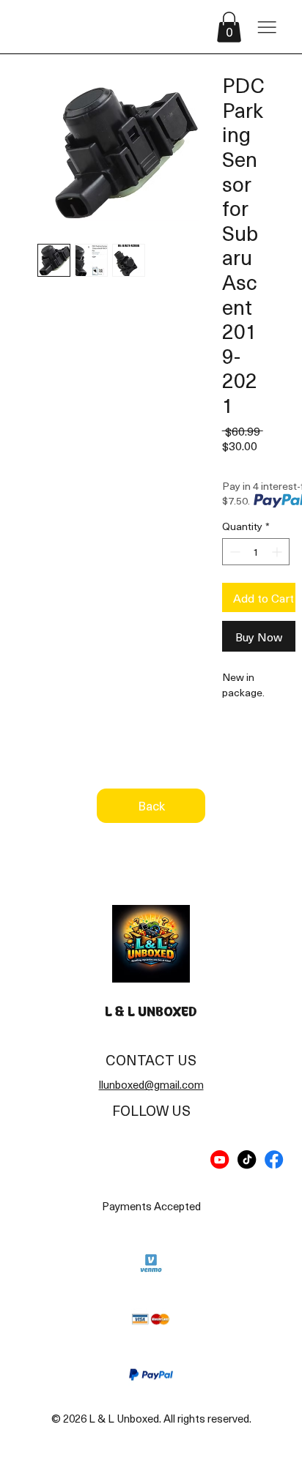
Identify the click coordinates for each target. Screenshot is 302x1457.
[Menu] (267, 27)
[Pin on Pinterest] (259, 747)
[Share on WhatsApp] (287, 747)
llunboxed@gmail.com (151, 1084)
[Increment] (278, 551)
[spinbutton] (256, 551)
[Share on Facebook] (231, 747)
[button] (229, 27)
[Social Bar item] (219, 1159)
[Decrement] (233, 551)
